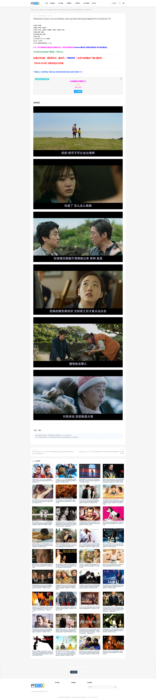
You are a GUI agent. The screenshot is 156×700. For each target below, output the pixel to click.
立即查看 (74, 672)
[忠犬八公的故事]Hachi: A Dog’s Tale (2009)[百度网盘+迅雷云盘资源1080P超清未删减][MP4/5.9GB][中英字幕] (113, 545)
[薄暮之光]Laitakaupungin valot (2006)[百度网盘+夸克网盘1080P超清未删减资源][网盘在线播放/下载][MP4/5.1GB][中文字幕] (113, 481)
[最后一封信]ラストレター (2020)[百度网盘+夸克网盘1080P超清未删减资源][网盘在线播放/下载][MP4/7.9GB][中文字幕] (42, 523)
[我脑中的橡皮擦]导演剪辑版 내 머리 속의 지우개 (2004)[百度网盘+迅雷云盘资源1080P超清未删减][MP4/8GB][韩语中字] (66, 545)
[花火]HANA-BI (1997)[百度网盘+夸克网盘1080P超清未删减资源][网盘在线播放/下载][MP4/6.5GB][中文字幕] (113, 587)
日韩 (46, 9)
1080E (37, 9)
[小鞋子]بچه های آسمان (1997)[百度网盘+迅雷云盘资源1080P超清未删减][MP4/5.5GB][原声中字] (42, 481)
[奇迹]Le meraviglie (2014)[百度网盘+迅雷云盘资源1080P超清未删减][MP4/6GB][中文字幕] (89, 566)
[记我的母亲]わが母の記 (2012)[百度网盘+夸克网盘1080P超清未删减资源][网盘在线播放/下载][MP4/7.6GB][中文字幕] (42, 631)
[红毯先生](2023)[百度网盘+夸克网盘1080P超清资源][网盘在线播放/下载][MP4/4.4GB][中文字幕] (66, 609)
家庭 (40, 430)
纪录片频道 (86, 3)
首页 (47, 3)
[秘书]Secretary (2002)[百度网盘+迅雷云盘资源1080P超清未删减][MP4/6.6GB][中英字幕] (113, 523)
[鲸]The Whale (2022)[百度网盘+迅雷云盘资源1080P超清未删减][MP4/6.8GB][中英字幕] (42, 566)
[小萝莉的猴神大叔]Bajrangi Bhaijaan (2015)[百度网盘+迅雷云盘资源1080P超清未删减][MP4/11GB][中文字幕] (89, 523)
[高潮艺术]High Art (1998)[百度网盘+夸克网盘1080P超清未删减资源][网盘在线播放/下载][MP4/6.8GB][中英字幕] (42, 545)
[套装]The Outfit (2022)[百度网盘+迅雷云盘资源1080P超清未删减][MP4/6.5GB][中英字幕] (113, 652)
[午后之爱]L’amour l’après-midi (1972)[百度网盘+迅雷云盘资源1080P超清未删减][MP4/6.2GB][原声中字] (42, 501)
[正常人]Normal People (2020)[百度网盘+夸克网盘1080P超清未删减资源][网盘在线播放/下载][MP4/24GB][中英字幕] (89, 501)
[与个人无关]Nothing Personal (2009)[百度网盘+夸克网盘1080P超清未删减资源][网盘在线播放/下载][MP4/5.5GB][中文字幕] (89, 545)
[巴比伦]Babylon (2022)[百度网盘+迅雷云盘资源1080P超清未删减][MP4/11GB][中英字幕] (66, 501)
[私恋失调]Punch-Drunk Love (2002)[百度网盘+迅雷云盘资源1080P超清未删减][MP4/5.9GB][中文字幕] (89, 481)
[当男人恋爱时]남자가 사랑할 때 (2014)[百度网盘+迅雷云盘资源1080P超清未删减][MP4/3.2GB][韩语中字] (52, 452)
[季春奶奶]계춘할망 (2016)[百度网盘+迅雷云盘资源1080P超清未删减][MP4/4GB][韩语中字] (58, 437)
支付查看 (78, 91)
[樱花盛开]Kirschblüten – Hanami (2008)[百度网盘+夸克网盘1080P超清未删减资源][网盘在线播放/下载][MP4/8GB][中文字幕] (66, 631)
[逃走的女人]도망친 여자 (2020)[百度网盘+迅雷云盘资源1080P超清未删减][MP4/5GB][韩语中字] (101, 452)
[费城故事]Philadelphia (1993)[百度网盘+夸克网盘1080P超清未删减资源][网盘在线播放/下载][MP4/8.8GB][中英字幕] (66, 566)
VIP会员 (94, 3)
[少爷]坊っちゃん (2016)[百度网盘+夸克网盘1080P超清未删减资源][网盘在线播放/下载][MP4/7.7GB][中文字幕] (66, 481)
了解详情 (82, 672)
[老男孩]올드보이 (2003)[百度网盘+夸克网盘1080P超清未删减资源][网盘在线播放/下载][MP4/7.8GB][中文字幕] (113, 631)
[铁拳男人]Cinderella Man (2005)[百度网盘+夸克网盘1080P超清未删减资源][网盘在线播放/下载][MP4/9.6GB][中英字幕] (89, 587)
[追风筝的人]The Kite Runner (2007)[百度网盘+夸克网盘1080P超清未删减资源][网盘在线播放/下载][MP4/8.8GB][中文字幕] (89, 652)
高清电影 (42, 9)
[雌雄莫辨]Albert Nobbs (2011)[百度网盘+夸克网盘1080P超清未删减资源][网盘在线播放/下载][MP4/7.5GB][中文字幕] (42, 587)
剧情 (35, 430)
